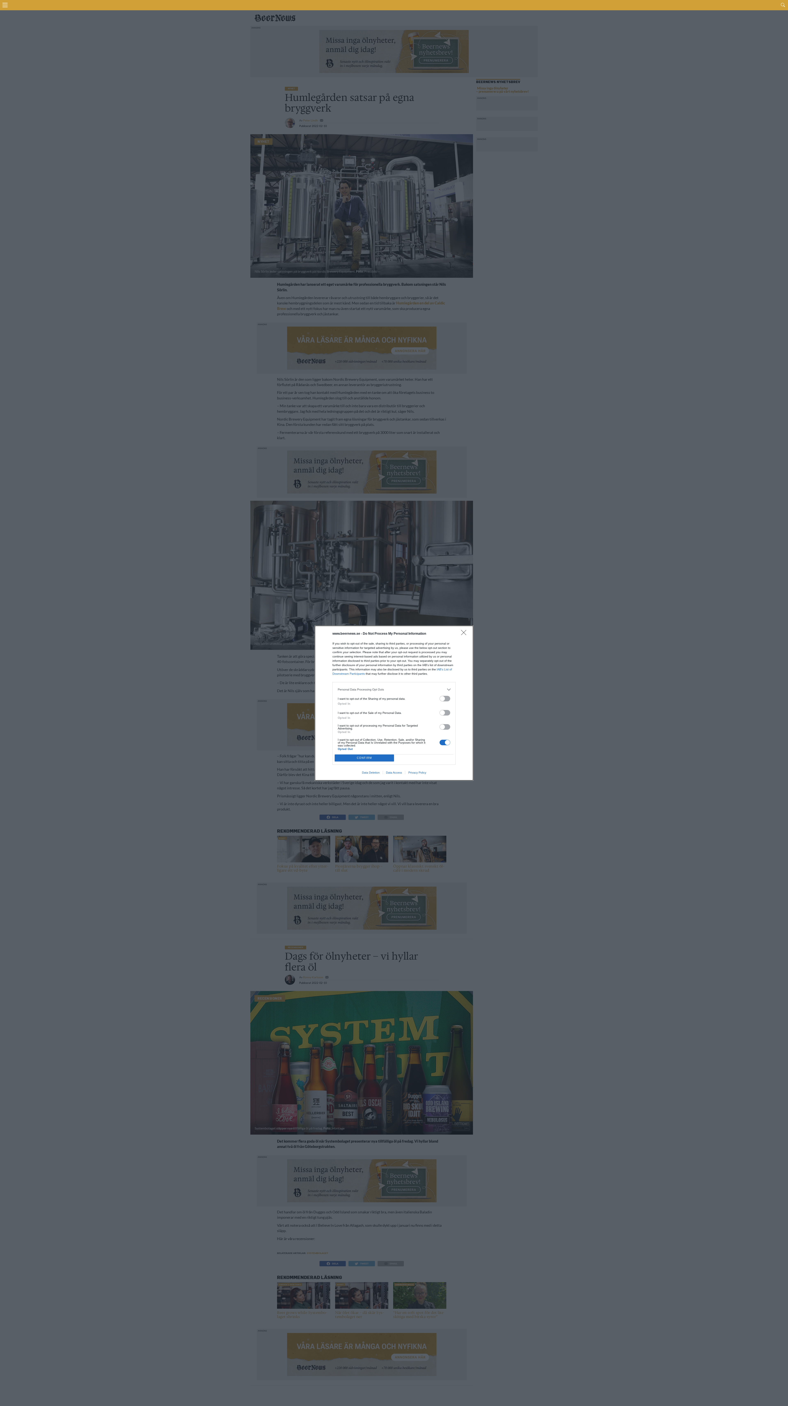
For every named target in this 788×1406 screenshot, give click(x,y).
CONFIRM (364, 757)
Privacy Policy (417, 772)
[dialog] (394, 703)
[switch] (445, 698)
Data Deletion (371, 772)
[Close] (465, 634)
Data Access (394, 772)
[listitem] (394, 689)
